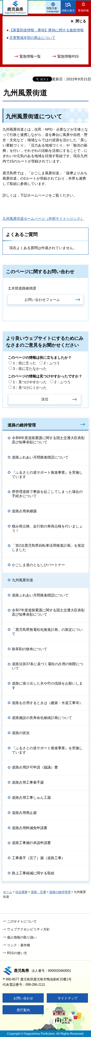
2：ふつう (52, 363)
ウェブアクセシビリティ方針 (28, 929)
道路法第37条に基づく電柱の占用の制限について (47, 666)
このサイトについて (22, 921)
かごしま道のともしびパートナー (38, 565)
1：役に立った (24, 363)
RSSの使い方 (17, 953)
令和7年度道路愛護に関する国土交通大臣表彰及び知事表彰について (48, 612)
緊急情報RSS (68, 56)
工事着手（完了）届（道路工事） (38, 858)
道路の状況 (21, 733)
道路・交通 (38, 892)
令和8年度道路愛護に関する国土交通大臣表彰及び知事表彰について (48, 440)
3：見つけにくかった (30, 387)
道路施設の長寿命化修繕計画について (42, 718)
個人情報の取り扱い (22, 937)
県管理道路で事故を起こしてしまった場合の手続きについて (47, 494)
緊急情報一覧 (30, 56)
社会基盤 (21, 892)
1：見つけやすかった (30, 382)
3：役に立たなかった (30, 369)
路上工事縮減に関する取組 (33, 873)
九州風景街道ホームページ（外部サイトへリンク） (43, 218)
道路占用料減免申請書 (29, 828)
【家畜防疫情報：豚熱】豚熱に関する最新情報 (46, 30)
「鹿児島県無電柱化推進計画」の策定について (47, 632)
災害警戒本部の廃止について (32, 38)
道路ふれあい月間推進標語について (40, 457)
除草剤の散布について (29, 649)
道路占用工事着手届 (28, 782)
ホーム (7, 892)
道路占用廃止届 (24, 813)
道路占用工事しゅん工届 (31, 797)
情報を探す (68, 10)
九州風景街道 (22, 580)
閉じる (81, 21)
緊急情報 (83, 10)
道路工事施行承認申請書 (31, 843)
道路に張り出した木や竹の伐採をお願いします (47, 685)
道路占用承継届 (24, 511)
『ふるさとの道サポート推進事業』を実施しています (47, 474)
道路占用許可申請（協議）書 (35, 767)
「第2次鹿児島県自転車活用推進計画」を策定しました (48, 547)
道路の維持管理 (22, 425)
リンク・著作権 (18, 945)
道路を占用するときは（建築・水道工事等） (47, 703)
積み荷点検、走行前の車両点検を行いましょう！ (47, 528)
